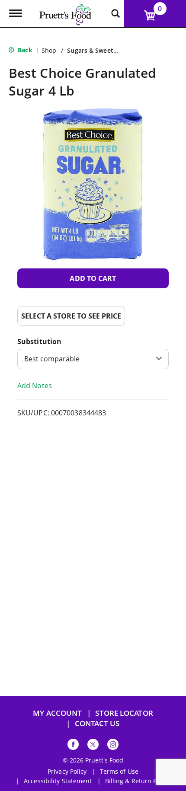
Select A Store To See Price (71, 316)
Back (24, 50)
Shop (49, 50)
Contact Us (97, 723)
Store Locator (124, 713)
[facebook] (73, 746)
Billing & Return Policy (137, 781)
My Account (57, 713)
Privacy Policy (67, 771)
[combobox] (93, 359)
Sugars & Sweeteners (98, 50)
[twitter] (93, 746)
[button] (93, 278)
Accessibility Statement (58, 781)
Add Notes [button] (34, 385)
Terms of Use (119, 771)
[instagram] (113, 746)
